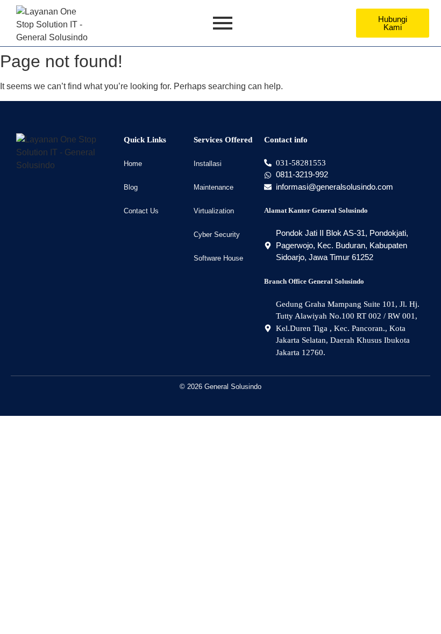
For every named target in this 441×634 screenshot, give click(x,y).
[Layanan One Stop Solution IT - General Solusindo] (52, 24)
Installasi (208, 164)
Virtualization (214, 211)
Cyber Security (217, 234)
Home (133, 164)
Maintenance (213, 187)
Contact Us (141, 211)
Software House (218, 258)
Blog (131, 187)
